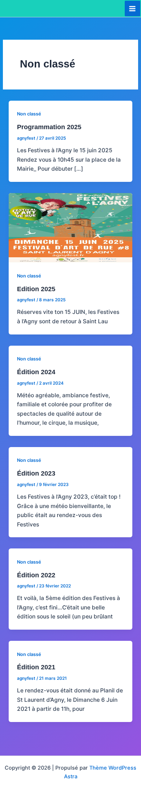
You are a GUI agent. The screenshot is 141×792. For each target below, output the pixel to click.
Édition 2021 (36, 667)
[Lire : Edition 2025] (70, 227)
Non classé (29, 114)
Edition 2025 (36, 289)
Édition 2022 (36, 575)
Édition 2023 (36, 473)
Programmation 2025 (49, 127)
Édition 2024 (36, 372)
